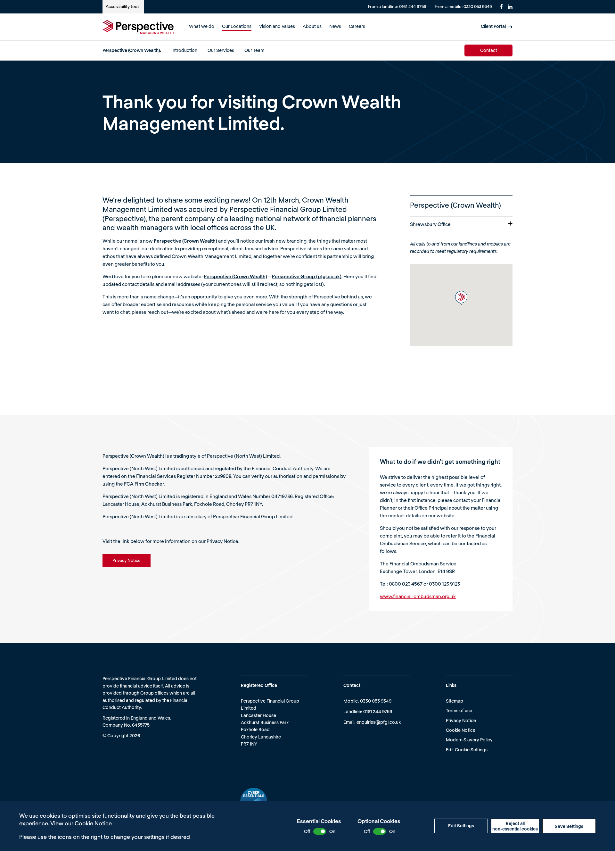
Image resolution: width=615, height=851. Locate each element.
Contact (488, 50)
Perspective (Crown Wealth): (131, 50)
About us (312, 26)
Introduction (184, 50)
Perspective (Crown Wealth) (235, 276)
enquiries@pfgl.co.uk (379, 722)
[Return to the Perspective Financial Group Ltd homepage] (138, 27)
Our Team (254, 50)
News (335, 26)
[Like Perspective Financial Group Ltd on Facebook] (501, 6)
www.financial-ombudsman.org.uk (418, 596)
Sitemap (454, 701)
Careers (357, 26)
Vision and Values (277, 26)
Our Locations (236, 26)
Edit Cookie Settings (467, 749)
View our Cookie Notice (81, 823)
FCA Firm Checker (144, 484)
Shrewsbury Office (430, 224)
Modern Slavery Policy (469, 739)
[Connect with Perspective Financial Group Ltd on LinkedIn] (510, 6)
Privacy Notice (461, 720)
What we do (201, 26)
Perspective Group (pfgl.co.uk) (306, 276)
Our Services (221, 50)
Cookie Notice (460, 730)
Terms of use (459, 710)
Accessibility (123, 6)
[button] (461, 298)
